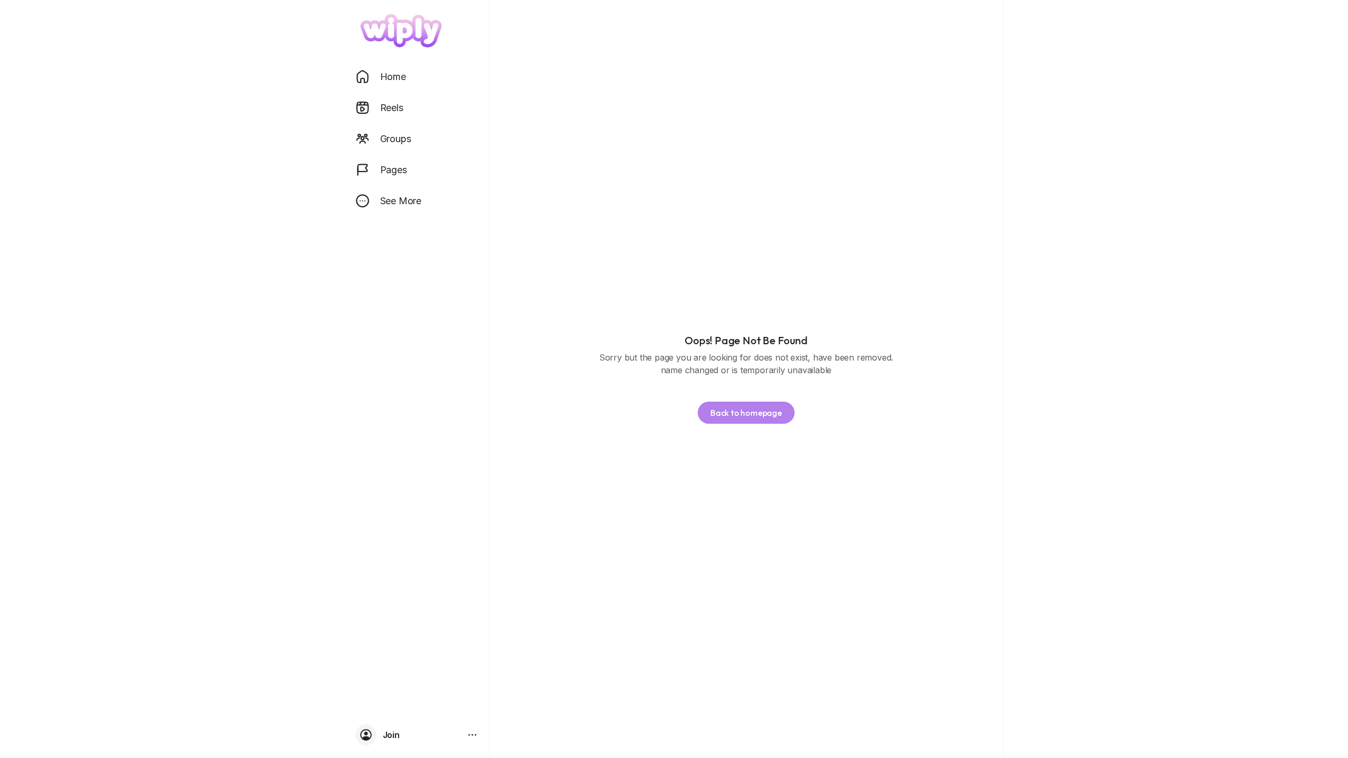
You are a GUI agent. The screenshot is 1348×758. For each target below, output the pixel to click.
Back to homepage (746, 412)
